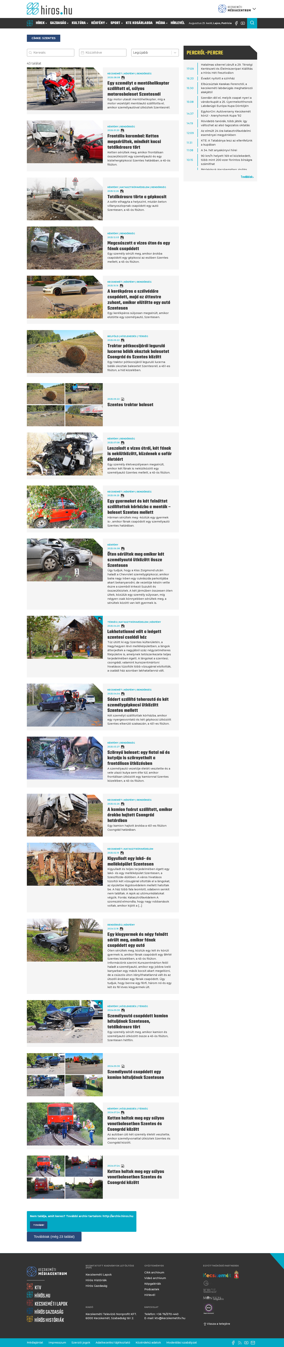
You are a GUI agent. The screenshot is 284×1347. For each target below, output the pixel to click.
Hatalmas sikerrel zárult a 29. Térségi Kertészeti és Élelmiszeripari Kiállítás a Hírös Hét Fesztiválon (227, 69)
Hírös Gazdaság (96, 1286)
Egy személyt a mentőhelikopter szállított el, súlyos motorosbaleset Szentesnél (138, 89)
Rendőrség (144, 73)
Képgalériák (152, 1283)
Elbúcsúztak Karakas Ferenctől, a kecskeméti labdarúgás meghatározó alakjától (227, 88)
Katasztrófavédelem (134, 187)
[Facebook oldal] (237, 23)
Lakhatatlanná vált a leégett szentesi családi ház (134, 634)
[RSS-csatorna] (240, 1342)
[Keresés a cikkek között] (252, 23)
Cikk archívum (154, 1272)
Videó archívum (155, 1278)
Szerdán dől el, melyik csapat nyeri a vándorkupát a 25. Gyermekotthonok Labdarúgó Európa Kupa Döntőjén (226, 102)
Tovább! (38, 1225)
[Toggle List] (175, 52)
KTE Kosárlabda (139, 23)
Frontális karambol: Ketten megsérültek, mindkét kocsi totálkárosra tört (134, 142)
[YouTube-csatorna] (244, 23)
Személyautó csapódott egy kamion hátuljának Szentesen (135, 1075)
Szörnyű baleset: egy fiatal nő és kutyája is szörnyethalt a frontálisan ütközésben (138, 758)
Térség (143, 336)
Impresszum (57, 1342)
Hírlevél (178, 23)
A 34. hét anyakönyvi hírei (219, 150)
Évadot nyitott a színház (218, 78)
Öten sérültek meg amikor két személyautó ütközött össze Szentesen (135, 560)
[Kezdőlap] (51, 9)
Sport (115, 23)
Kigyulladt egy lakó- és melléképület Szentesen (130, 861)
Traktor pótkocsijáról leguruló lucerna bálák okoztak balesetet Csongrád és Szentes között (138, 352)
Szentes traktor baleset (130, 405)
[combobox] (151, 52)
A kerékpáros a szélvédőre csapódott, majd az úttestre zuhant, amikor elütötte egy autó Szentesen (138, 300)
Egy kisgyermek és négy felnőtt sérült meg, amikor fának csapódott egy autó (137, 940)
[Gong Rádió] (208, 1283)
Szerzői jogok (80, 1342)
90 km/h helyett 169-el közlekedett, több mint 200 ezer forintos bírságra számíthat (226, 160)
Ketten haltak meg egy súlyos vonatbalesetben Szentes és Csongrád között (135, 1124)
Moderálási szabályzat (181, 1342)
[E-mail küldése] (254, 1342)
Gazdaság (58, 23)
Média (160, 23)
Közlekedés (128, 336)
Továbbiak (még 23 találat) (54, 1237)
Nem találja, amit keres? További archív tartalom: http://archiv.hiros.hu (81, 1216)
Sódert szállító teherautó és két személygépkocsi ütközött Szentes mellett (138, 705)
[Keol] (210, 1291)
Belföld (112, 336)
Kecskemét (114, 73)
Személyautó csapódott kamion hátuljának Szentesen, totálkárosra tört (137, 1022)
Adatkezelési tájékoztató (113, 1342)
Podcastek (151, 1289)
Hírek (40, 23)
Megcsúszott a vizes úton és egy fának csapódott (138, 246)
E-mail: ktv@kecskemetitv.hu (164, 1318)
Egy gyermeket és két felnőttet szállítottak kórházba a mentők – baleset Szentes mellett (139, 507)
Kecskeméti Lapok (99, 1274)
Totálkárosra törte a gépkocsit (137, 197)
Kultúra (79, 23)
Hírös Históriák (96, 1280)
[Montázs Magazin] (213, 1298)
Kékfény (98, 23)
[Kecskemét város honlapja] (221, 1274)
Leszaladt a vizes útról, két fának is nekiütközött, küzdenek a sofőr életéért (139, 454)
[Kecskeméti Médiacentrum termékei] (236, 9)
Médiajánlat (35, 1342)
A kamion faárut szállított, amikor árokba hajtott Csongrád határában (139, 815)
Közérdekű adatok (148, 1342)
